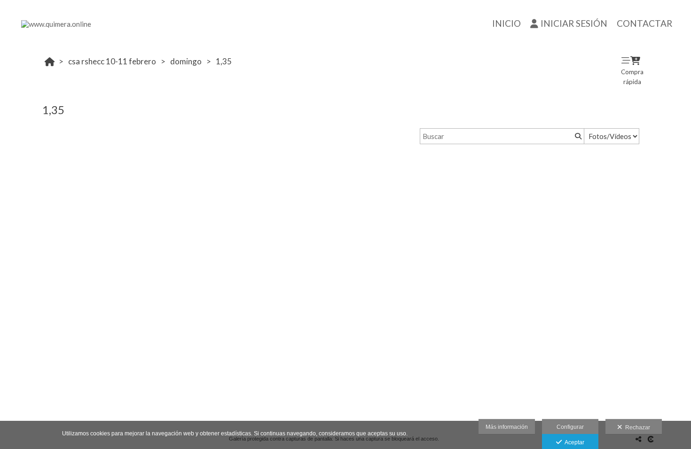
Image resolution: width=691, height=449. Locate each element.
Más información (507, 427)
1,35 (224, 61)
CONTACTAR (644, 23)
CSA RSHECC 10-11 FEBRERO (112, 61)
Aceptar (573, 442)
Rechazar (636, 427)
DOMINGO (186, 61)
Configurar (570, 427)
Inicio (506, 23)
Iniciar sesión (574, 23)
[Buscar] (577, 136)
